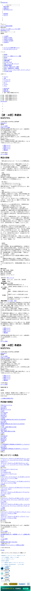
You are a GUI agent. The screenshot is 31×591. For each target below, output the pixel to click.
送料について (6, 145)
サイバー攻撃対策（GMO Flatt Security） (8, 564)
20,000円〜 (6, 42)
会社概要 (3, 534)
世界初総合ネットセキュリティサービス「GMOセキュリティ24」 (13, 555)
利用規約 (3, 545)
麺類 (8, 60)
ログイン (5, 15)
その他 (10, 71)
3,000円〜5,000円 (7, 37)
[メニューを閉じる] (1, 23)
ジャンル (3, 51)
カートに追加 (4, 126)
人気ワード (3, 74)
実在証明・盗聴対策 (5, 560)
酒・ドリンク (15, 63)
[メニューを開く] (1, 1)
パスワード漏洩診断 (5, 557)
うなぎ (10, 62)
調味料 (10, 65)
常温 (15, 300)
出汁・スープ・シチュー (23, 69)
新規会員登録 (8, 25)
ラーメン (5, 76)
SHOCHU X (4, 123)
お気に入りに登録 (5, 127)
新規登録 (5, 13)
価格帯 (2, 33)
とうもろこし (6, 81)
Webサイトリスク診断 (14, 557)
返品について (6, 148)
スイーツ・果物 (17, 56)
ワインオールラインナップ (10, 49)
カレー (10, 59)
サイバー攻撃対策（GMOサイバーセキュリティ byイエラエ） (12, 562)
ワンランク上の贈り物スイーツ (11, 47)
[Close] (1, 524)
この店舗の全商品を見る (7, 398)
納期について (6, 147)
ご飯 (4, 78)
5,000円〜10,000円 (8, 39)
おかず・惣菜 (15, 66)
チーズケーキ (6, 79)
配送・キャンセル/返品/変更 (8, 302)
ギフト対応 (10, 300)
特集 (2, 45)
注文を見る (14, 542)
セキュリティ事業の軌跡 (5, 566)
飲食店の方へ (8, 534)
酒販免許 (5, 150)
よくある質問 (4, 539)
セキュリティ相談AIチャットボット (7, 559)
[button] (3, 101)
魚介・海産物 (15, 68)
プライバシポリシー (10, 545)
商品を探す (8, 542)
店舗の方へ (6, 8)
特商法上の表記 (20, 545)
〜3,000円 (5, 36)
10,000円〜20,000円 (8, 40)
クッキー (5, 84)
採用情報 (15, 534)
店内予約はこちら (8, 9)
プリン (5, 85)
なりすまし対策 (21, 564)
